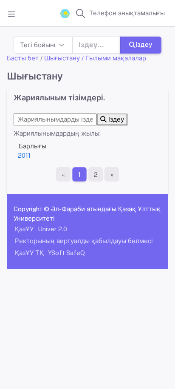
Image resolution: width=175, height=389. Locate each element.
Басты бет (23, 58)
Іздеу (143, 44)
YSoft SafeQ (66, 252)
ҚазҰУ (24, 229)
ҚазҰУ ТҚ (29, 252)
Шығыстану (62, 58)
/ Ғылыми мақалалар (114, 58)
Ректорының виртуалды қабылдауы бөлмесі (84, 240)
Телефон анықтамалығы (127, 13)
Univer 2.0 (52, 229)
